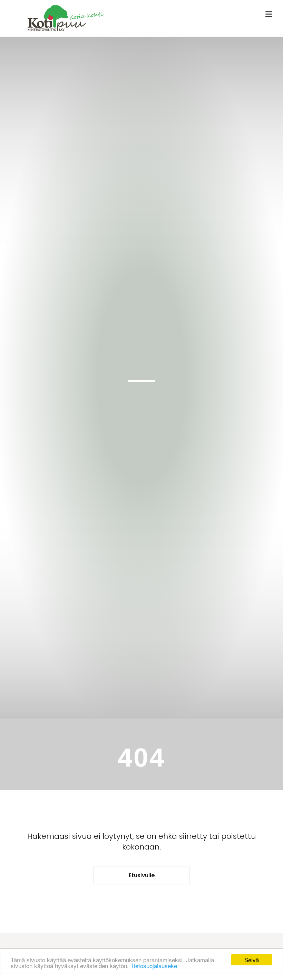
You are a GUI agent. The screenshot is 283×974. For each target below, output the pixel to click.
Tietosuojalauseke (153, 965)
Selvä (251, 959)
